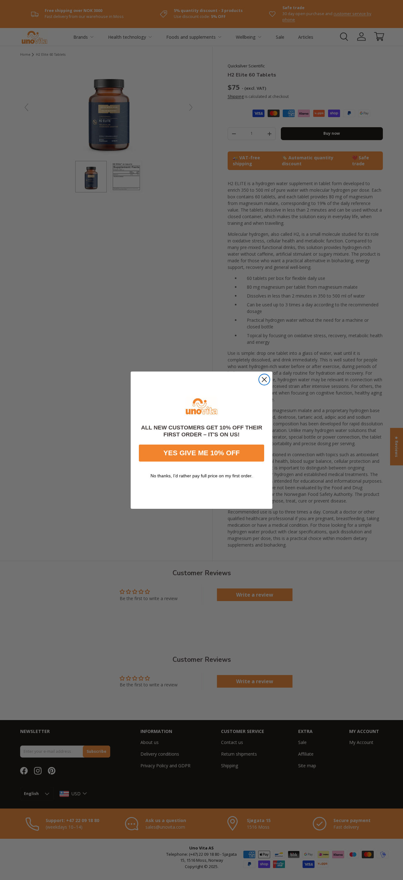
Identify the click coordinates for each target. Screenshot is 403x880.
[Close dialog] (264, 379)
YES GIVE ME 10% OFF (201, 453)
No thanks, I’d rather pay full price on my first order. (201, 475)
